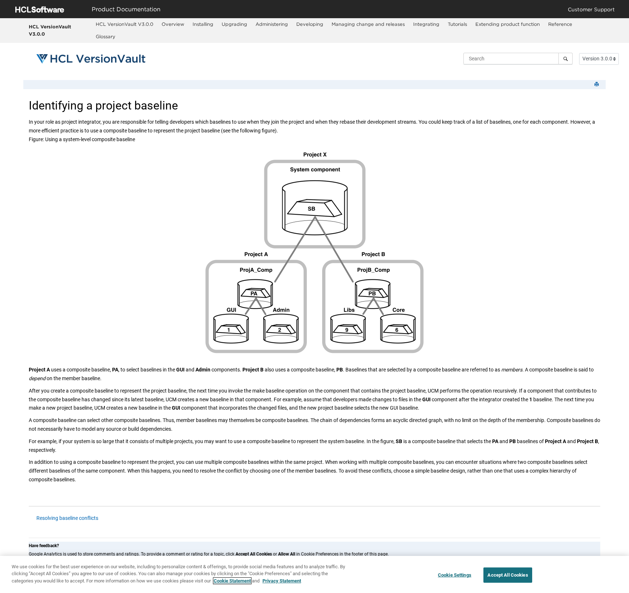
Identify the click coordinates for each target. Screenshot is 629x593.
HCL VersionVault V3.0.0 (50, 30)
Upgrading (234, 24)
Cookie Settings (454, 575)
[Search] (565, 58)
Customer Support (591, 9)
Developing (309, 24)
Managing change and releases (368, 24)
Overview (173, 24)
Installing (203, 24)
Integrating (426, 24)
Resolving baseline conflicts (67, 518)
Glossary (105, 36)
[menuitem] (125, 24)
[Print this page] (597, 84)
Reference (560, 24)
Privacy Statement (281, 581)
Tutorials (457, 24)
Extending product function (507, 24)
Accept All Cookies (507, 575)
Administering (272, 24)
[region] (314, 574)
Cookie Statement (232, 581)
